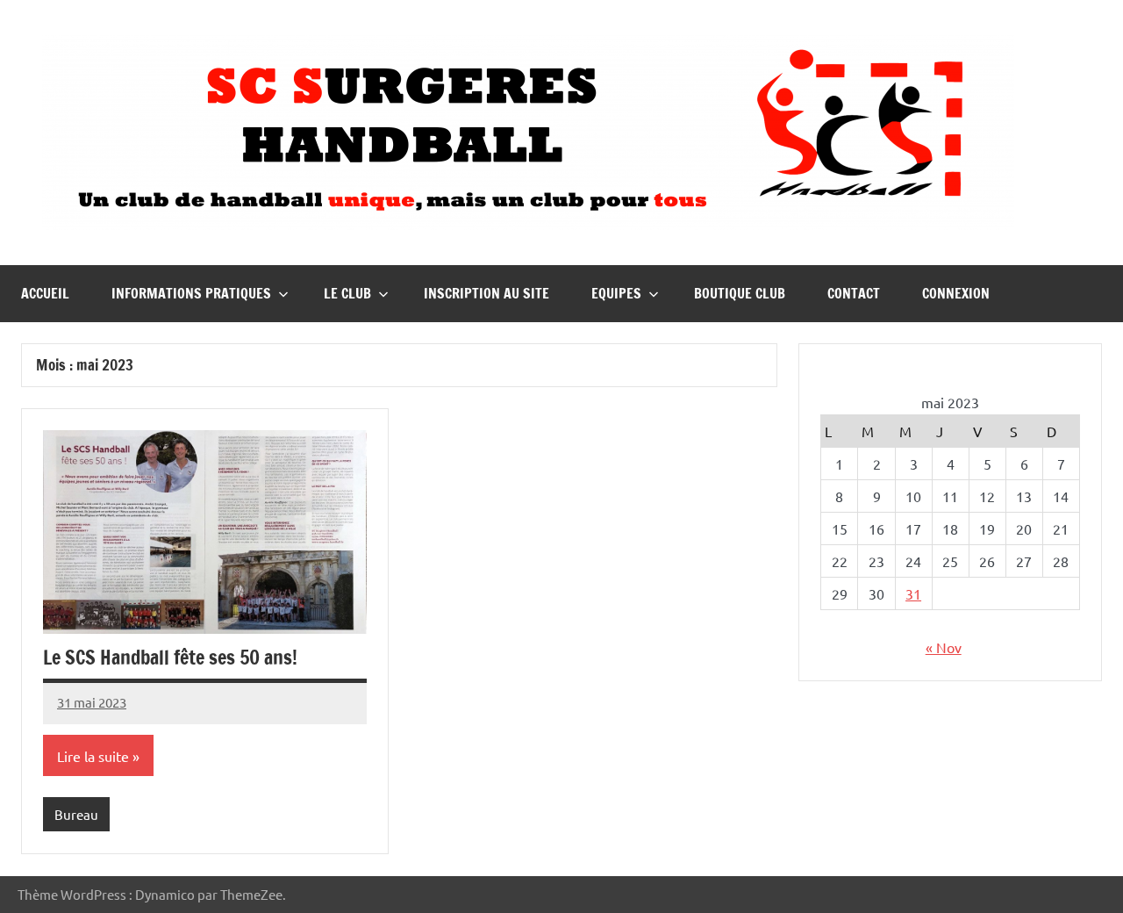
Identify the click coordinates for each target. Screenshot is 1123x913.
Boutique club (739, 293)
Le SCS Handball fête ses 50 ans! (170, 657)
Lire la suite (93, 756)
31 (913, 593)
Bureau (76, 814)
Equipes (616, 293)
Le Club (347, 293)
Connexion (956, 293)
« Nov (944, 647)
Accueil (45, 293)
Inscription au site (486, 293)
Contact (853, 293)
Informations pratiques (191, 293)
